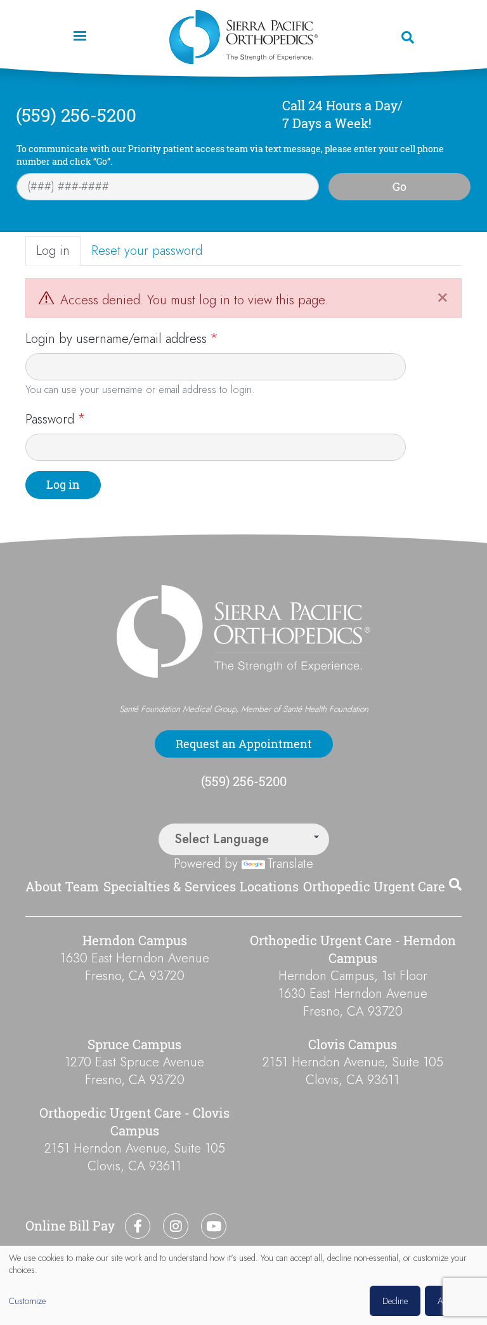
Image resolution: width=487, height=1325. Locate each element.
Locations (269, 886)
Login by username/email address (116, 339)
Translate (290, 864)
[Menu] (79, 37)
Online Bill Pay (70, 1225)
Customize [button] (27, 1301)
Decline (395, 1301)
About (43, 886)
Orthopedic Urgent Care (374, 886)
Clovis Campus (352, 1044)
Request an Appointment (244, 743)
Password (49, 419)
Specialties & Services (169, 886)
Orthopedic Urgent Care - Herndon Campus (353, 949)
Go (399, 186)
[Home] (243, 37)
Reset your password (146, 251)
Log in (53, 251)
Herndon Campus (134, 940)
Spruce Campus (134, 1044)
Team (82, 886)
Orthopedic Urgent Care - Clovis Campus (134, 1121)
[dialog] (243, 1285)
